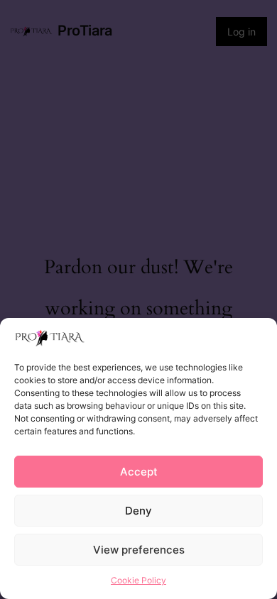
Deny (138, 510)
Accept (139, 471)
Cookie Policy (138, 580)
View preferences (139, 549)
